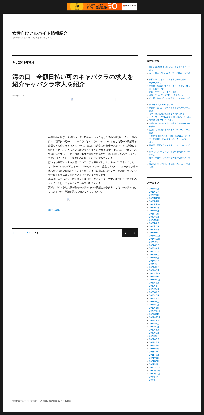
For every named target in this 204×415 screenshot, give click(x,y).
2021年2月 (154, 361)
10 (28, 233)
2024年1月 (154, 270)
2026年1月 (154, 195)
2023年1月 (154, 308)
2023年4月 (154, 298)
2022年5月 (154, 333)
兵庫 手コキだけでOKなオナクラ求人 (166, 95)
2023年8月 (154, 286)
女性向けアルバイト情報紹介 (40, 33)
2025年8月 (154, 210)
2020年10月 (154, 373)
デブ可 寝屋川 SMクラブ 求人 (162, 104)
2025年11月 (154, 201)
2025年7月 (154, 214)
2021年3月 (154, 358)
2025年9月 (154, 207)
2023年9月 (154, 283)
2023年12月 (154, 273)
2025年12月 (154, 198)
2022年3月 (154, 339)
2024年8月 (154, 248)
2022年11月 (154, 314)
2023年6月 (154, 292)
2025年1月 (154, 232)
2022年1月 (154, 345)
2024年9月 (154, 245)
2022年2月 (154, 342)
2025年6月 (154, 217)
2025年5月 (154, 220)
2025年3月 (154, 226)
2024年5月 (154, 257)
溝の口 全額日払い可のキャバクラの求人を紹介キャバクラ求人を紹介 (72, 80)
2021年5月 (154, 352)
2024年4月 (154, 261)
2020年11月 (154, 370)
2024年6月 (154, 254)
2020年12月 (154, 367)
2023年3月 (154, 301)
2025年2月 (154, 229)
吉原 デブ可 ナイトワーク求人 (163, 92)
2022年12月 (154, 311)
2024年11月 (154, 239)
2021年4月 (154, 355)
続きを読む (54, 209)
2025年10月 (154, 204)
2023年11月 (154, 276)
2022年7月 (154, 326)
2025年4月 (154, 223)
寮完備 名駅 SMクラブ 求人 (161, 120)
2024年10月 (154, 242)
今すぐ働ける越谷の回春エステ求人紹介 (166, 114)
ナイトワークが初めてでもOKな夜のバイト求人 (170, 117)
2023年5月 (154, 295)
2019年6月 (154, 377)
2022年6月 (154, 330)
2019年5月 (153, 380)
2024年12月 (154, 236)
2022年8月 (154, 323)
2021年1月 (154, 364)
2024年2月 (154, 267)
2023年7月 (154, 289)
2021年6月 (154, 348)
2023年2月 (154, 304)
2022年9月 (154, 320)
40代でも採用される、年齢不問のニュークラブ (170, 136)
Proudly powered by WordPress (55, 401)
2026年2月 (154, 192)
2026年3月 (154, 188)
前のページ (125, 236)
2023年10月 (154, 279)
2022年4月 (154, 336)
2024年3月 (154, 264)
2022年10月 (154, 317)
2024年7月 (154, 251)
